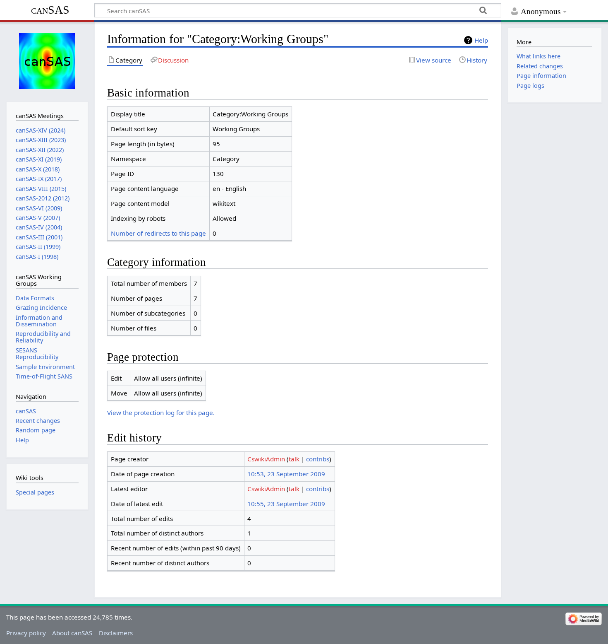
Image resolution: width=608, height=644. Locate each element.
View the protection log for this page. (161, 412)
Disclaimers (116, 633)
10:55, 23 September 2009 (286, 503)
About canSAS (72, 633)
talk (294, 459)
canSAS (50, 9)
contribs (317, 459)
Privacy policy (26, 633)
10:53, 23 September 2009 (286, 474)
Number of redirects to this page (158, 233)
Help (481, 40)
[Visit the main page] (46, 61)
